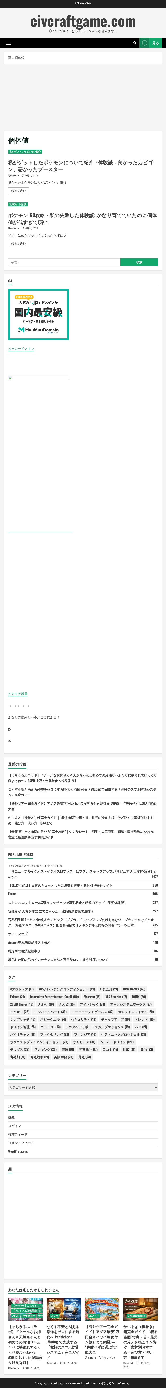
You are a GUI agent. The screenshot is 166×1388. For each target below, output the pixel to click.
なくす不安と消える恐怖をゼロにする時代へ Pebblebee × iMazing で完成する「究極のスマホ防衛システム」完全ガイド (63, 1342)
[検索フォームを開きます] (134, 43)
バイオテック (22, 1034)
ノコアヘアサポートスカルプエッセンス (98, 1026)
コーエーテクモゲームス (92, 1011)
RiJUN (139, 996)
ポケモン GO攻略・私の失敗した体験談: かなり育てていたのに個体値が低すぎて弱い (82, 218)
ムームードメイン (21, 348)
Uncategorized (136, 1315)
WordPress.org (18, 1151)
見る (155, 42)
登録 (11, 1117)
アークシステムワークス (131, 1004)
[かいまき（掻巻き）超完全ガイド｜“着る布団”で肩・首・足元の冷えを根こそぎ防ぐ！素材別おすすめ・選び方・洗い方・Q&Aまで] (140, 1309)
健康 (68, 1049)
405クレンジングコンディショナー (67, 989)
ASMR (15, 1315)
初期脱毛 (88, 1049)
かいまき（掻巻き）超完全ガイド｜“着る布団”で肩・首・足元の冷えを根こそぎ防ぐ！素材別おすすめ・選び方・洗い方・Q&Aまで (140, 1342)
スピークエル (53, 1019)
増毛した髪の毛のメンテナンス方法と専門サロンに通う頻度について (58, 959)
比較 (129, 1049)
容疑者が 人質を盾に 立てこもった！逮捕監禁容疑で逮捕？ (51, 911)
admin (15, 175)
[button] (8, 43)
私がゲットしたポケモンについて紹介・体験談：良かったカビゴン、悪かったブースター (80, 165)
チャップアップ (115, 1019)
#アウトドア (22, 989)
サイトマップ (18, 933)
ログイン (14, 1125)
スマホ (54, 1315)
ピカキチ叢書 (18, 693)
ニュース (51, 1026)
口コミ (110, 1049)
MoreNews (120, 1383)
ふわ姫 (67, 1004)
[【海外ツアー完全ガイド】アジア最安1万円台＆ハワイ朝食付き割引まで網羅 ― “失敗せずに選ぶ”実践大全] (102, 1309)
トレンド (145, 1019)
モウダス (19, 1049)
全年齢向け (29, 1315)
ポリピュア (84, 1041)
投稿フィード (18, 1134)
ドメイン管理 (23, 1026)
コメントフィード (21, 1142)
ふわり (46, 1004)
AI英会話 (109, 989)
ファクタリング (54, 1034)
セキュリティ (83, 1019)
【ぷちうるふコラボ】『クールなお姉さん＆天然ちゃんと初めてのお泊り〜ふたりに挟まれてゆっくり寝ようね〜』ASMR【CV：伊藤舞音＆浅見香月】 (25, 1344)
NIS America (116, 996)
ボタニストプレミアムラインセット (39, 1041)
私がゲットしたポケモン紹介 (25, 151)
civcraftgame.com (83, 20)
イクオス (19, 1011)
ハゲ (141, 1026)
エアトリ (94, 1315)
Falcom (17, 996)
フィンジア (85, 1034)
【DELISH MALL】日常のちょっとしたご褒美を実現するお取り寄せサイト (60, 885)
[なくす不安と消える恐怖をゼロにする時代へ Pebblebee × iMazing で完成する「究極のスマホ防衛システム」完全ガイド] (64, 1309)
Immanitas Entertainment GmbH (54, 996)
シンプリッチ (22, 1019)
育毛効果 (39, 1056)
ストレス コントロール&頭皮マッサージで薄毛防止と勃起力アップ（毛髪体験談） (67, 902)
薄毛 (84, 1056)
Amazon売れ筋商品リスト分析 (29, 942)
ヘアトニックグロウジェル (123, 1034)
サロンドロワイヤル (136, 1011)
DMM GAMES (134, 989)
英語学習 (63, 1056)
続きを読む (20, 191)
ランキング (45, 1049)
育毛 (146, 1049)
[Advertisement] (83, 96)
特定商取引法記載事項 (24, 950)
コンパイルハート (50, 1011)
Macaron (92, 996)
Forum (12, 893)
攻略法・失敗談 (17, 204)
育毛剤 (17, 1056)
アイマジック (92, 1004)
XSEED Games (21, 1004)
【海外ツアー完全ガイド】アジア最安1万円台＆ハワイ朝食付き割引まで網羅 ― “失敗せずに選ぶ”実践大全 (102, 1339)
